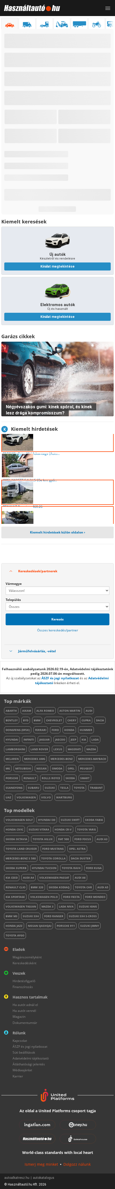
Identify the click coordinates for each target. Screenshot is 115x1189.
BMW (37, 720)
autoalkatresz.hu (16, 1178)
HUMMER (86, 730)
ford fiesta (71, 897)
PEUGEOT (86, 768)
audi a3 (102, 839)
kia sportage (15, 897)
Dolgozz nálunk (77, 1164)
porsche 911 (66, 926)
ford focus (82, 839)
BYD (25, 720)
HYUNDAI (12, 739)
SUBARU (33, 788)
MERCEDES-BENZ (62, 759)
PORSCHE (12, 778)
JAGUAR (44, 739)
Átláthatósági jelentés (29, 1064)
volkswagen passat (54, 877)
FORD (55, 730)
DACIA (100, 720)
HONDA (69, 730)
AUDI (89, 710)
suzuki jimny (89, 926)
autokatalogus (43, 1178)
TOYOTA (79, 788)
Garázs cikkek (18, 336)
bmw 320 (37, 887)
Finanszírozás (23, 987)
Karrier (18, 1076)
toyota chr (83, 887)
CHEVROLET (54, 720)
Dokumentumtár (25, 1022)
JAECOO (60, 739)
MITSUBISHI (23, 768)
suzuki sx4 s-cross (83, 916)
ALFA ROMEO (45, 710)
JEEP (73, 739)
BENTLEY (12, 720)
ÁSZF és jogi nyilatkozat (60, 678)
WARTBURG (64, 797)
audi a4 (28, 877)
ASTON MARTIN (69, 710)
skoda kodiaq (59, 887)
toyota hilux (43, 839)
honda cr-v (63, 829)
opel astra (77, 849)
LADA (95, 739)
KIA (84, 739)
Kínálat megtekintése (57, 266)
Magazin (19, 1016)
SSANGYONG (14, 788)
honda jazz (14, 926)
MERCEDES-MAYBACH (92, 759)
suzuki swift (70, 820)
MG (8, 768)
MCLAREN (12, 759)
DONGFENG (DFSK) (18, 730)
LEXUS (57, 749)
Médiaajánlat (22, 1070)
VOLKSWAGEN (26, 797)
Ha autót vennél (24, 1010)
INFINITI (29, 739)
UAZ (8, 797)
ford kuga (94, 868)
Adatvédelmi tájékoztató (31, 1058)
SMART (85, 778)
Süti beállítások (24, 1052)
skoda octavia (16, 839)
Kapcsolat (20, 1040)
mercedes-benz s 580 (21, 858)
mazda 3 (47, 906)
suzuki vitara (39, 829)
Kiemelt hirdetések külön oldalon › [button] (57, 532)
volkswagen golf (19, 820)
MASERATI (74, 749)
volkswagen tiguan (21, 906)
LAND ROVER (39, 749)
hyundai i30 (46, 820)
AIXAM (26, 710)
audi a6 (80, 877)
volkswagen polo (44, 897)
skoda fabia (94, 820)
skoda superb (16, 868)
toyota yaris (86, 829)
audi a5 (102, 887)
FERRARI (40, 730)
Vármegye (14, 583)
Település (13, 599)
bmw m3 (11, 916)
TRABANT (96, 788)
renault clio (15, 887)
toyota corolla (53, 858)
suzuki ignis (88, 906)
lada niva (66, 906)
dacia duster (80, 858)
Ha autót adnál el (25, 1005)
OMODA (57, 768)
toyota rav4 (71, 868)
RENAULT (30, 778)
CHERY (71, 720)
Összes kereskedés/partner (57, 630)
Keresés (57, 619)
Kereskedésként (24, 963)
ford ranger (53, 916)
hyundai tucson (44, 868)
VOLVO (46, 797)
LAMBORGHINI (15, 749)
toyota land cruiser (21, 849)
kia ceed (12, 877)
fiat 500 (63, 839)
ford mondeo (95, 897)
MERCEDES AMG (34, 759)
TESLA (64, 788)
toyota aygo (15, 935)
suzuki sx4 (31, 916)
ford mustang (53, 849)
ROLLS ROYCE (51, 778)
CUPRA (86, 720)
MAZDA (91, 749)
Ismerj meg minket (41, 1164)
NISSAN (41, 768)
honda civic (14, 829)
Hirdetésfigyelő (24, 981)
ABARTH (11, 710)
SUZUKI (50, 788)
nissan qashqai (39, 926)
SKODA (70, 778)
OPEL (71, 768)
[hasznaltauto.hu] (30, 8)
